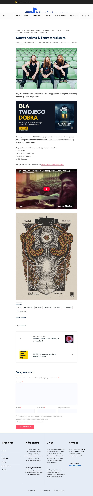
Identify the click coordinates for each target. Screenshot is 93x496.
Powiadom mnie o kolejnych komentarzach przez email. (32, 419)
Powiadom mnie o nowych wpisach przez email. (30, 422)
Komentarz (19, 382)
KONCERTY (37, 16)
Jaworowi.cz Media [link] (75, 465)
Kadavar (23, 325)
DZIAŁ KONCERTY (28, 42)
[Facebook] (85, 15)
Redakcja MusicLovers (32, 30)
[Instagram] (88, 15)
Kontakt (73, 16)
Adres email (41, 407)
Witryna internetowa (64, 407)
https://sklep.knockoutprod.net (52, 164)
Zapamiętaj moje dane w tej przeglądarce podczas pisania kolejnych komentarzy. (40, 416)
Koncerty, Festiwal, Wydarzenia (35, 32)
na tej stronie (73, 451)
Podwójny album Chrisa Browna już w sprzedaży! (46, 339)
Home (18, 16)
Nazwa (18, 407)
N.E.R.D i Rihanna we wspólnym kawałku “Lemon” (44, 354)
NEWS (26, 16)
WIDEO (48, 16)
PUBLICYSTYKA (60, 16)
